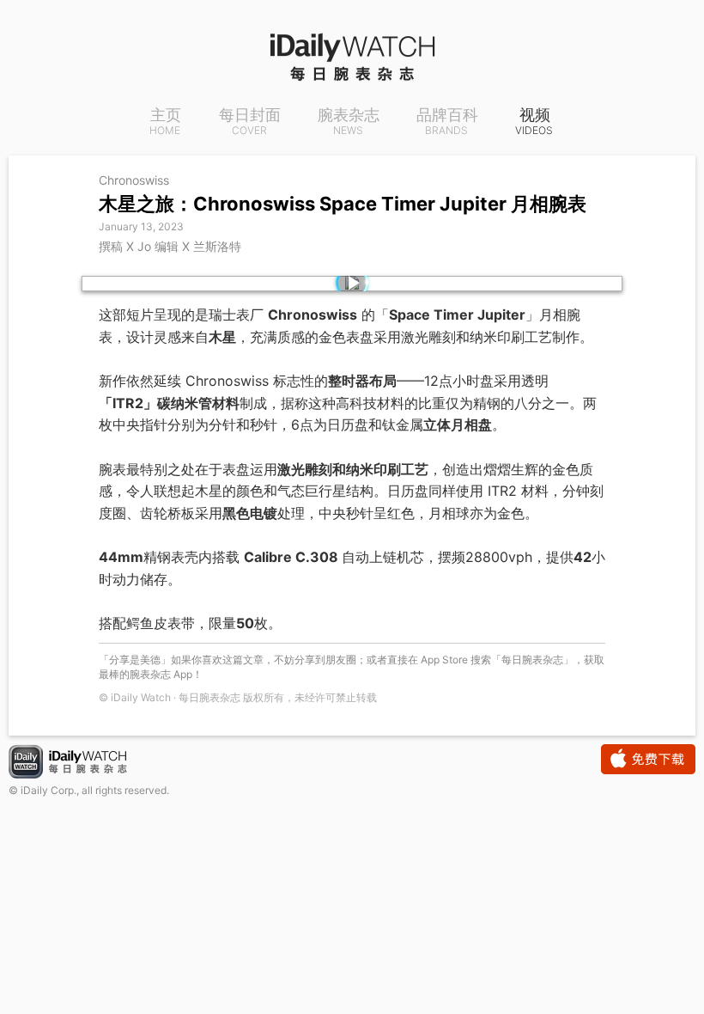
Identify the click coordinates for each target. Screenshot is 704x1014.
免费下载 (648, 759)
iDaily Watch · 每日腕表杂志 (82, 763)
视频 (534, 122)
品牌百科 (447, 122)
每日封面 (250, 122)
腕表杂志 (348, 122)
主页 (165, 122)
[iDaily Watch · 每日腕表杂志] (352, 56)
